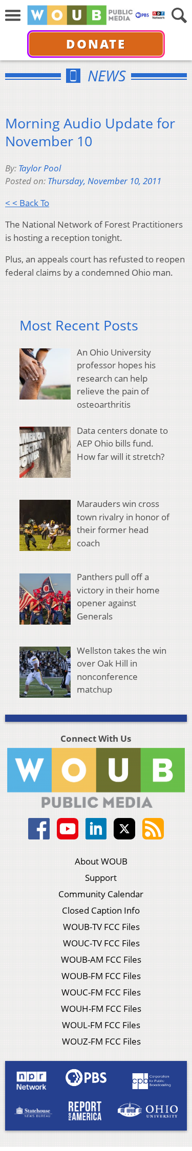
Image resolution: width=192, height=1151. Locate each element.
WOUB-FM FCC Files (101, 976)
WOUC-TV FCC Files (101, 943)
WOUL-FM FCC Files (101, 1025)
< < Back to (27, 203)
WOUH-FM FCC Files (101, 1008)
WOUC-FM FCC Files (101, 992)
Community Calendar (100, 894)
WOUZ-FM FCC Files (101, 1041)
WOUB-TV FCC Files (101, 927)
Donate (96, 43)
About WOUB (101, 861)
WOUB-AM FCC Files (101, 959)
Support (101, 877)
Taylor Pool (39, 168)
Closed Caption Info (101, 910)
